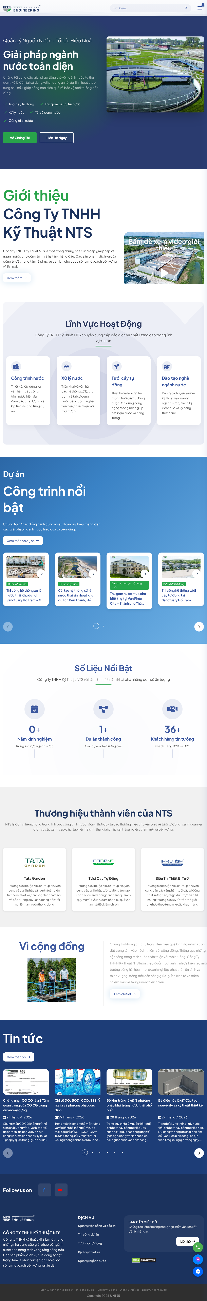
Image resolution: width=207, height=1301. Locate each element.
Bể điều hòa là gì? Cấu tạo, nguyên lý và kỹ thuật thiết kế (180, 1102)
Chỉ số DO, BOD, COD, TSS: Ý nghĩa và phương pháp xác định (77, 1105)
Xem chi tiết (122, 994)
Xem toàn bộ (16, 1057)
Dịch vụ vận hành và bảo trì (96, 1225)
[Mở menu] (200, 8)
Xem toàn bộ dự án (21, 541)
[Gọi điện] (198, 1247)
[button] (8, 627)
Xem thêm (14, 278)
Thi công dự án (88, 1234)
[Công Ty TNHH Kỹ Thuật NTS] (21, 8)
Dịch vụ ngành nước (92, 1261)
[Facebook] (44, 1189)
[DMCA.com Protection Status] (144, 1259)
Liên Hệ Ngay (56, 138)
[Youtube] (61, 1189)
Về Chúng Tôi (20, 138)
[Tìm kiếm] (186, 8)
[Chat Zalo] (198, 1272)
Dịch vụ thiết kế (89, 1252)
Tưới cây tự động (90, 1243)
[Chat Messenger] (198, 1259)
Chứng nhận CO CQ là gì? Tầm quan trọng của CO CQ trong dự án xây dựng (26, 1105)
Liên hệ (185, 1241)
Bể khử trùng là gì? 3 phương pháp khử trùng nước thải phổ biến (129, 1105)
